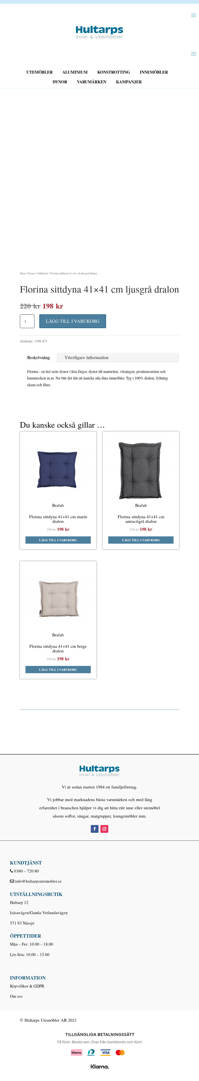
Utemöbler (39, 72)
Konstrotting (113, 72)
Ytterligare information (86, 357)
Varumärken (91, 82)
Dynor (60, 82)
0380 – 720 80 (26, 871)
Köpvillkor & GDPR (27, 986)
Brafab (58, 505)
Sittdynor (42, 273)
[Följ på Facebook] (95, 829)
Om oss (16, 996)
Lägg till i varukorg (73, 321)
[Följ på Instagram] (104, 829)
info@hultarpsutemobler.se (38, 881)
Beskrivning (38, 357)
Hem (22, 273)
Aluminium (75, 72)
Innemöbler (154, 72)
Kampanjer (129, 82)
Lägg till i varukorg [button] (58, 540)
